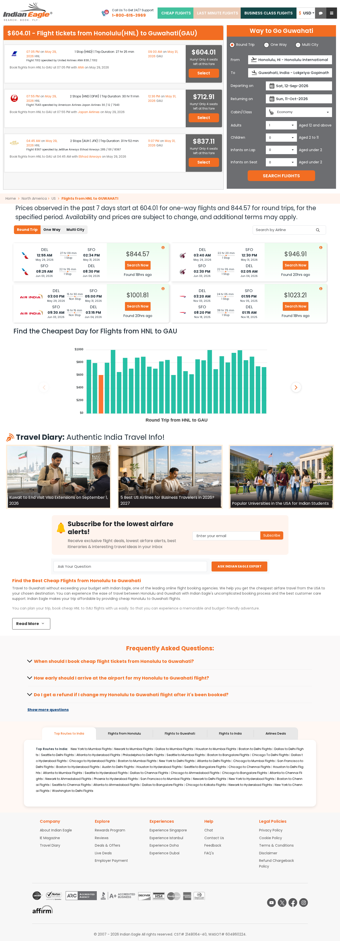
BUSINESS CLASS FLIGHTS (268, 13)
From (235, 59)
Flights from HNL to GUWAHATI (89, 198)
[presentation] (254, 60)
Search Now (138, 265)
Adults (236, 125)
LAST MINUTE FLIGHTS (217, 13)
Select (203, 73)
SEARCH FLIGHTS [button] (281, 176)
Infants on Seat (244, 162)
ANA (81, 67)
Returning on (242, 98)
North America (34, 198)
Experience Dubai (164, 853)
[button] (320, 13)
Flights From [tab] (124, 733)
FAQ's (209, 853)
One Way (51, 229)
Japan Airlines (89, 112)
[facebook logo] (292, 902)
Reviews (102, 837)
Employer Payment (111, 860)
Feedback (212, 845)
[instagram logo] (303, 902)
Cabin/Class (241, 112)
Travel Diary (50, 845)
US (54, 198)
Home (11, 198)
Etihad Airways (90, 156)
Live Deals (103, 853)
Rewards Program (110, 830)
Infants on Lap (243, 149)
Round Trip (27, 229)
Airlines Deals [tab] (276, 733)
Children (238, 137)
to (149, 598)
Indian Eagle (120, 588)
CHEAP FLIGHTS (176, 13)
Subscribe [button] (271, 535)
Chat (208, 830)
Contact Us (214, 837)
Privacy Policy (271, 830)
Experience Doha (164, 845)
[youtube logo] (271, 902)
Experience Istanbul (166, 837)
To (233, 72)
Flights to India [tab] (230, 733)
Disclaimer (268, 853)
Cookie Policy (270, 837)
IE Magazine (50, 837)
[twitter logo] (282, 902)
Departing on (242, 85)
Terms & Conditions (276, 845)
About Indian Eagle (56, 830)
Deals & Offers (107, 845)
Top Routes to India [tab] (69, 733)
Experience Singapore (168, 830)
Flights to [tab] (180, 733)
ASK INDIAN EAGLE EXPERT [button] (240, 566)
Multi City (75, 229)
